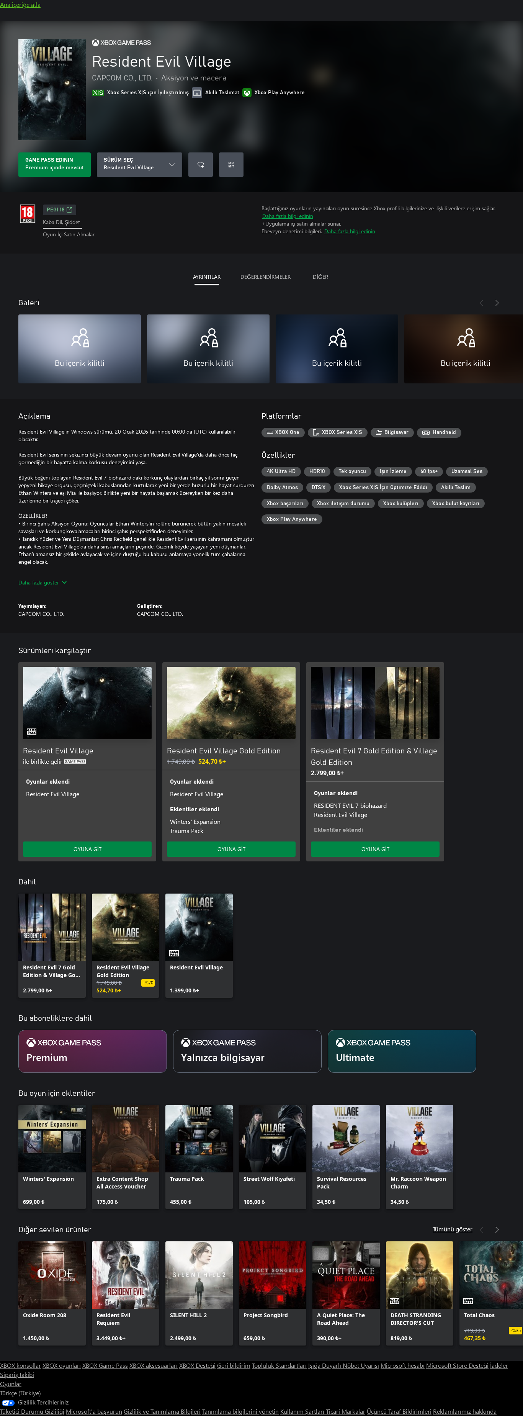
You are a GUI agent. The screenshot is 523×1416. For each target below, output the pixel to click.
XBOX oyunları (61, 1365)
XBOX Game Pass (105, 1365)
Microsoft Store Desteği (457, 1365)
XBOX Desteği (197, 1365)
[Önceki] (481, 303)
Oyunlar (10, 1384)
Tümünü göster (452, 1229)
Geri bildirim (233, 1365)
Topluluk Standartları (279, 1365)
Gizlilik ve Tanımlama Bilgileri (162, 1411)
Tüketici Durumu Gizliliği (32, 1411)
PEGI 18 (56, 210)
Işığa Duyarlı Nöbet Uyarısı (343, 1365)
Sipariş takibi (17, 1374)
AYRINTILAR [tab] (207, 276)
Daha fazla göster (38, 582)
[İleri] (497, 303)
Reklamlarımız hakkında (465, 1411)
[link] (52, 946)
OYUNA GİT (87, 849)
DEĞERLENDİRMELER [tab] (265, 276)
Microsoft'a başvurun (94, 1411)
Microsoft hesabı (403, 1365)
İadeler (499, 1365)
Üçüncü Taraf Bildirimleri (399, 1411)
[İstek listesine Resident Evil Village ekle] (200, 164)
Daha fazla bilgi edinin (287, 215)
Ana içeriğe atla (20, 4)
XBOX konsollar (20, 1365)
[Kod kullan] (231, 164)
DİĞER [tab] (320, 276)
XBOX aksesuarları (153, 1365)
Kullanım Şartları (303, 1411)
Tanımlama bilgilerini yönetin (240, 1411)
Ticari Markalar (345, 1411)
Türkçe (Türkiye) (20, 1393)
